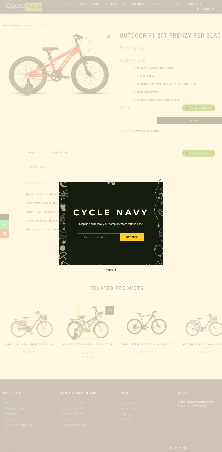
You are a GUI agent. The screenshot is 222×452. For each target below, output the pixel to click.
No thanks (111, 269)
